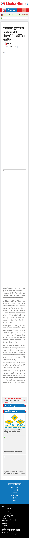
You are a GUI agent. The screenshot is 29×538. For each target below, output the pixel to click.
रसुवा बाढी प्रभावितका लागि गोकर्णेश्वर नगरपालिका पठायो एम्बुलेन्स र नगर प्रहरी (14, 473)
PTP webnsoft (11, 535)
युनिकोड (15, 498)
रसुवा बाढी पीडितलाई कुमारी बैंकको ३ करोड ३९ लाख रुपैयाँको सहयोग (13, 431)
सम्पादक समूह (14, 487)
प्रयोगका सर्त (15, 490)
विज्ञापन (15, 493)
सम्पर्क (14, 501)
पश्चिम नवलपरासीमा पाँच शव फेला (13, 452)
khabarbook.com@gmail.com (13, 400)
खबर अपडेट (13, 10)
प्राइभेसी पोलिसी (14, 495)
